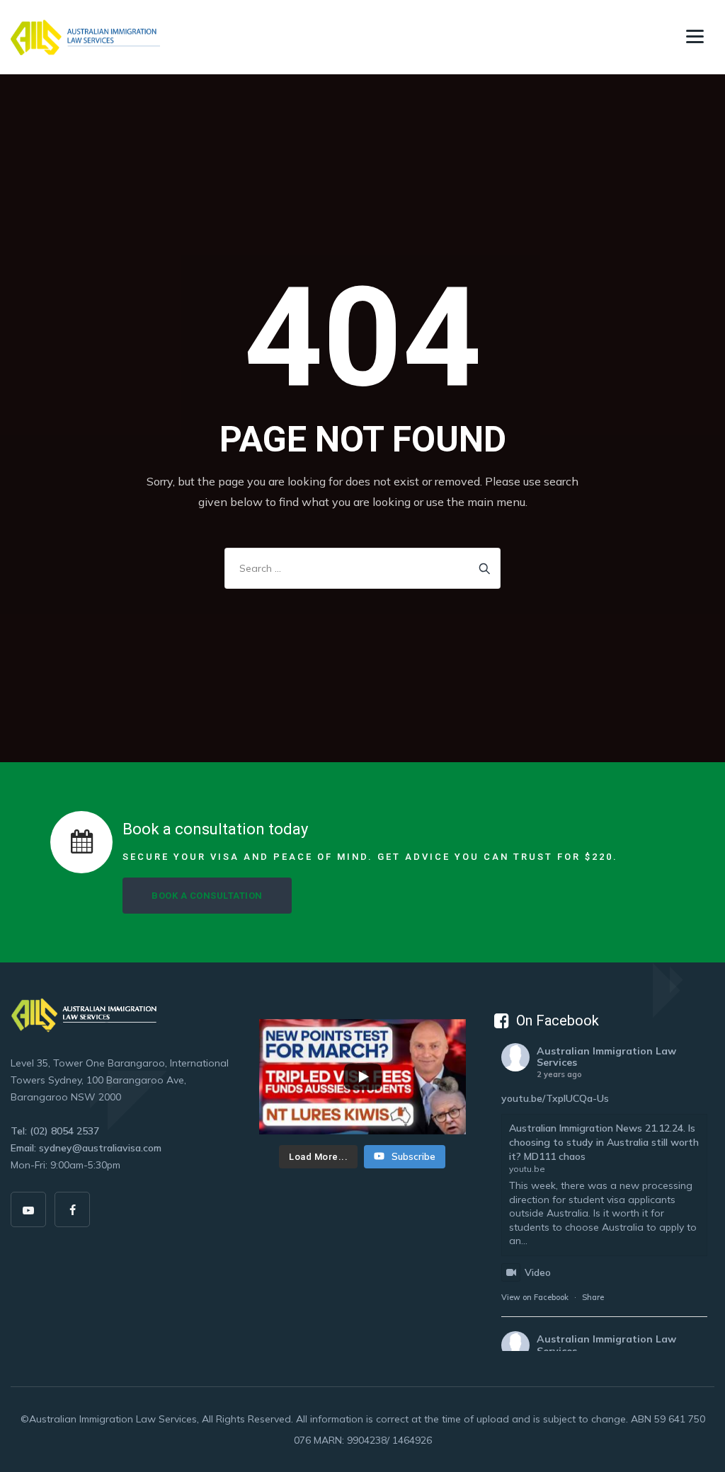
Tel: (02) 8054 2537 (55, 1131)
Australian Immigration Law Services (606, 1057)
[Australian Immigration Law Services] (85, 37)
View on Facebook (535, 1297)
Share (593, 1297)
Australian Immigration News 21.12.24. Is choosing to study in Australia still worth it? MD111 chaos (604, 1142)
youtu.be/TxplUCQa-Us (555, 1098)
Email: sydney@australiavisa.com (86, 1148)
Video (538, 1272)
